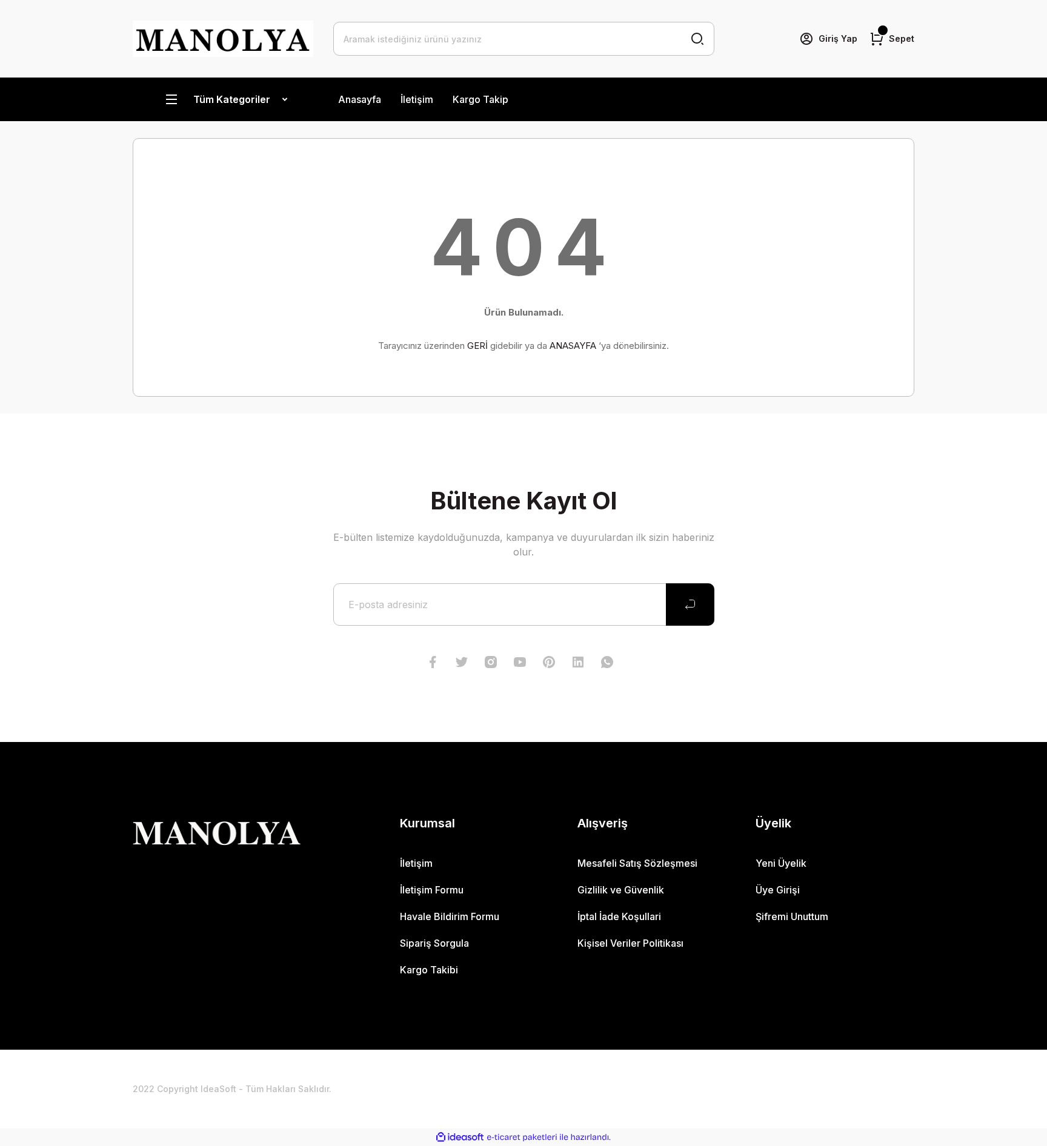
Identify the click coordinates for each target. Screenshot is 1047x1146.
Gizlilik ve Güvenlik (620, 890)
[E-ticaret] (522, 1137)
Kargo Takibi (429, 970)
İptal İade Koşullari (619, 916)
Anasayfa (359, 99)
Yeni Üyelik (781, 863)
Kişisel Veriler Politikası (630, 943)
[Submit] (690, 604)
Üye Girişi (778, 890)
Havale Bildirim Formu (449, 916)
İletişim (417, 99)
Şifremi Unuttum (792, 916)
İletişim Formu (432, 890)
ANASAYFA (573, 345)
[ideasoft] (460, 1137)
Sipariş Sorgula (434, 943)
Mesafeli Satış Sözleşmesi (637, 863)
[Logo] (223, 39)
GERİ (477, 345)
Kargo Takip (480, 99)
